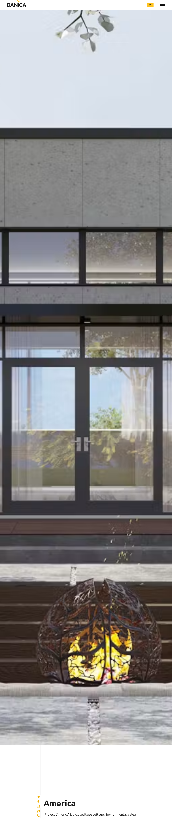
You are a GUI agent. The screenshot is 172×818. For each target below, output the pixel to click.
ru (144, 4)
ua (137, 4)
